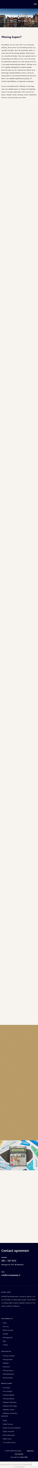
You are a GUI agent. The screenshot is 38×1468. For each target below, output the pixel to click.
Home (12, 21)
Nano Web (24, 1457)
